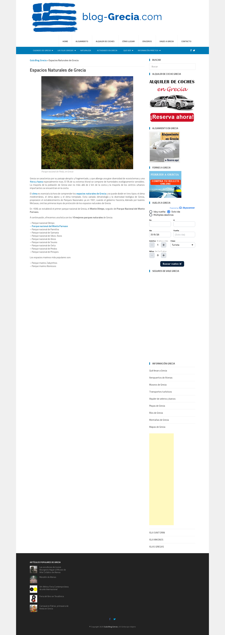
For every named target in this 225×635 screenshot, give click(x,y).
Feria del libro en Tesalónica (51, 596)
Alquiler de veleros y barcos (162, 398)
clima (34, 193)
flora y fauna (36, 181)
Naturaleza (85, 50)
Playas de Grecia (157, 406)
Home (65, 41)
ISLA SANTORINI (157, 532)
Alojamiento (82, 41)
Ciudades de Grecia (42, 50)
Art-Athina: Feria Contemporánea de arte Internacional (54, 588)
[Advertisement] (161, 479)
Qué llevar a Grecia (158, 370)
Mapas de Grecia (157, 427)
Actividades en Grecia (107, 50)
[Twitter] (193, 50)
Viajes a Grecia (166, 41)
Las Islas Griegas (65, 50)
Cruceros (147, 41)
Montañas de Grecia (159, 420)
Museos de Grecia (158, 384)
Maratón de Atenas (47, 577)
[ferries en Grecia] (164, 162)
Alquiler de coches (105, 41)
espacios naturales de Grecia (91, 193)
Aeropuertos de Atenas (160, 377)
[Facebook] (190, 50)
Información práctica (148, 50)
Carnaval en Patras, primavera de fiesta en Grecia (53, 607)
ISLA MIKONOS (156, 539)
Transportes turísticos (160, 391)
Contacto (186, 41)
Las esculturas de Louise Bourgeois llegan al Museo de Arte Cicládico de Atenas (52, 570)
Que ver (127, 50)
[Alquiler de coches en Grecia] (172, 122)
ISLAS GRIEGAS (156, 546)
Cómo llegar (128, 41)
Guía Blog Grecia (111, 626)
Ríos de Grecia (156, 413)
